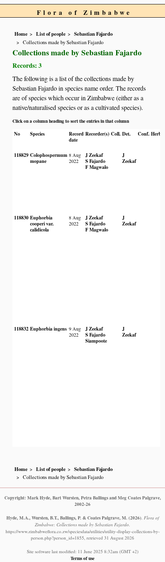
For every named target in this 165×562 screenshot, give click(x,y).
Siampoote (96, 340)
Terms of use (82, 558)
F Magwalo (96, 167)
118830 (21, 217)
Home (21, 33)
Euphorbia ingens (48, 328)
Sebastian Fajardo (93, 33)
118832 (21, 328)
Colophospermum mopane (48, 158)
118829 (21, 155)
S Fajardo (95, 161)
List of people (51, 33)
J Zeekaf (94, 155)
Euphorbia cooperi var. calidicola (42, 223)
